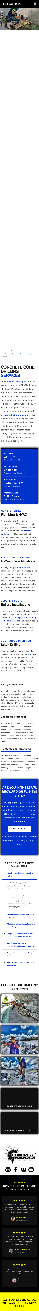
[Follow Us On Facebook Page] (15, 1169)
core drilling (16, 381)
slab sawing (24, 813)
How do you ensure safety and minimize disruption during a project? (21, 944)
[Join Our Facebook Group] (23, 1169)
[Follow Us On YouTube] (31, 1169)
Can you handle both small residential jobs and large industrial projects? (21, 935)
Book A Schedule (19, 829)
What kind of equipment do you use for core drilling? (20, 915)
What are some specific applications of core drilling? (21, 925)
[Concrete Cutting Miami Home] (19, 1155)
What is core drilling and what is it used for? (20, 874)
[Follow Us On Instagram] (8, 1169)
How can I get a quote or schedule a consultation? (20, 963)
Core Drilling (25, 354)
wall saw (32, 654)
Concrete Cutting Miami (13, 414)
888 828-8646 (12, 3)
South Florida (23, 567)
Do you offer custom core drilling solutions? (19, 954)
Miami (13, 723)
